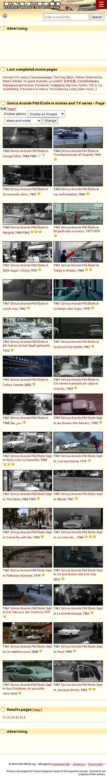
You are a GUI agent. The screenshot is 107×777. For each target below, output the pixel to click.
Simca (14, 151)
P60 (33, 151)
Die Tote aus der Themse (24, 612)
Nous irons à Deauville (22, 460)
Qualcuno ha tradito (68, 347)
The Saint (13, 499)
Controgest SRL (61, 763)
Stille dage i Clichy (16, 270)
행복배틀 (70, 81)
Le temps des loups (68, 309)
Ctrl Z (93, 85)
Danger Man (12, 156)
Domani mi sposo (16, 77)
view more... (87, 89)
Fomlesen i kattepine (49, 85)
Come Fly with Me (19, 537)
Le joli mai (10, 309)
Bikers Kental (12, 81)
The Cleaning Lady (62, 89)
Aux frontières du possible (25, 688)
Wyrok (61, 499)
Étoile (41, 151)
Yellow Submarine (88, 77)
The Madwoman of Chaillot (73, 155)
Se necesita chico (15, 194)
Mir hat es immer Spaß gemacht (26, 345)
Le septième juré (18, 652)
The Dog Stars (63, 77)
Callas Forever (13, 385)
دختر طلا (16, 423)
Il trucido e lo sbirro (33, 89)
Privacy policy (95, 763)
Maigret (8, 232)
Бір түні (71, 85)
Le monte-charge (69, 613)
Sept (99, 418)
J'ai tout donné (67, 461)
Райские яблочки (19, 575)
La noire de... (66, 537)
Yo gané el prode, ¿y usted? (42, 81)
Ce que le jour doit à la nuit (76, 574)
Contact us (79, 763)
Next (11, 109)
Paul (60, 652)
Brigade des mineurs (69, 231)
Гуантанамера (41, 77)
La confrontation (65, 194)
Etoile (41, 265)
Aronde (25, 151)
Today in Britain (65, 270)
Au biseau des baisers (73, 423)
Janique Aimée (68, 690)
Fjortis (82, 85)
